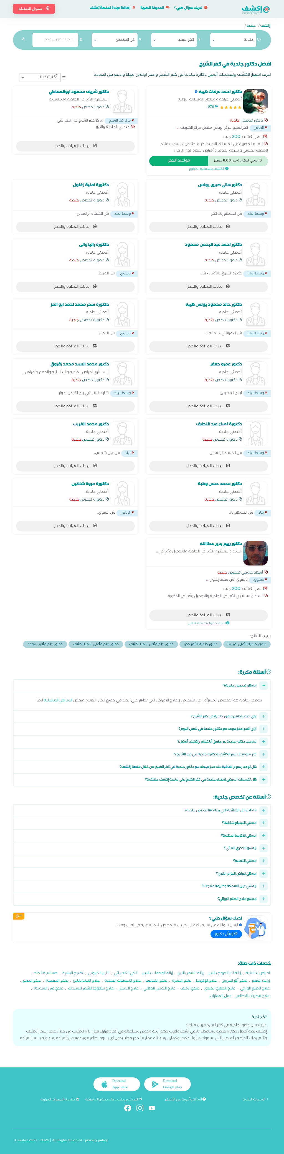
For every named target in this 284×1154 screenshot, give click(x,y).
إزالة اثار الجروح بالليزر (224, 974)
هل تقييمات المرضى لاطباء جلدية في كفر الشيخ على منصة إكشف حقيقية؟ (201, 780)
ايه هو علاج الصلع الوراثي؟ (237, 899)
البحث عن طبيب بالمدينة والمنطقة (112, 1099)
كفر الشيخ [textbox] (186, 40)
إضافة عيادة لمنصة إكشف (110, 8)
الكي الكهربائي (126, 974)
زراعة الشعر (261, 981)
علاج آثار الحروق (234, 981)
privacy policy (96, 1141)
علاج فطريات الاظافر (253, 996)
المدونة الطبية (152, 8)
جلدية (251, 26)
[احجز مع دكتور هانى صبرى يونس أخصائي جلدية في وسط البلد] (255, 194)
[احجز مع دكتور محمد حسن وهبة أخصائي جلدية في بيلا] (255, 493)
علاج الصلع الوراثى (255, 989)
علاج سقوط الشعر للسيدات (91, 989)
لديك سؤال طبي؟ (188, 8)
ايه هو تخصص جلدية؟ (240, 686)
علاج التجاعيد (156, 981)
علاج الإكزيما (206, 981)
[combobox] (233, 40)
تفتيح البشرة (72, 974)
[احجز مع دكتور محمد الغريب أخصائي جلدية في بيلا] (122, 433)
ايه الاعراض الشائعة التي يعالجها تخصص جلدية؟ (221, 811)
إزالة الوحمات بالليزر (157, 974)
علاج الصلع (32, 981)
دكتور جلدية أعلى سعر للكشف (96, 645)
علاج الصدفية (57, 981)
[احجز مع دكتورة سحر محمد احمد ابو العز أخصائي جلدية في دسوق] (122, 314)
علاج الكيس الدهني (159, 989)
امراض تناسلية (258, 974)
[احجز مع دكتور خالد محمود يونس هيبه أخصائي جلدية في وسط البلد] (255, 314)
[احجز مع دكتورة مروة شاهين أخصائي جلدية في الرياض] (122, 493)
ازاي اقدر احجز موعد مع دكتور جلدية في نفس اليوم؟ (218, 729)
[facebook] (130, 1109)
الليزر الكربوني (98, 974)
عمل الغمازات (221, 996)
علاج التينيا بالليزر (86, 981)
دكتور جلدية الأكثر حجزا (200, 645)
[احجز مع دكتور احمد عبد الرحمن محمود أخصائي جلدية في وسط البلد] (255, 254)
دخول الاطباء (31, 9)
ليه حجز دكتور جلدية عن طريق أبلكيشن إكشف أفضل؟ (217, 742)
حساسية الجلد (46, 974)
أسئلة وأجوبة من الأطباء (183, 1099)
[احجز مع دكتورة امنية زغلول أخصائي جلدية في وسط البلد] (122, 194)
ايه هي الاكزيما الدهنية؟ (239, 836)
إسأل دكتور (224, 934)
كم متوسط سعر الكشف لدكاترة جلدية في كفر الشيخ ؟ (215, 755)
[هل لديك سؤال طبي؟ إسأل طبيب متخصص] (255, 928)
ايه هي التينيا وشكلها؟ (239, 823)
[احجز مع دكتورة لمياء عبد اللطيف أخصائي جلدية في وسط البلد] (255, 433)
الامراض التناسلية (58, 701)
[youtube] (154, 1109)
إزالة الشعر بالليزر (191, 974)
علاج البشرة (181, 981)
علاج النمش (128, 989)
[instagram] (142, 1109)
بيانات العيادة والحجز (72, 146)
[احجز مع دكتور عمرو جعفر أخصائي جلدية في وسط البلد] (255, 374)
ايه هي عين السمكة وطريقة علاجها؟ (229, 886)
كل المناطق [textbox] (125, 40)
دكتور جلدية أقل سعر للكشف (151, 645)
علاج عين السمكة (48, 989)
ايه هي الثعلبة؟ (245, 861)
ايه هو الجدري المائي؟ (240, 848)
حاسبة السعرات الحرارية (58, 1099)
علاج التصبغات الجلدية (123, 981)
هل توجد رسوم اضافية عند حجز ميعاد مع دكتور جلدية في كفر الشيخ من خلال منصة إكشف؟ (188, 767)
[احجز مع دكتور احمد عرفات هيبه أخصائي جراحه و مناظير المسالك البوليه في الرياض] (255, 101)
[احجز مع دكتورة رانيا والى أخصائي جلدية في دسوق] (122, 254)
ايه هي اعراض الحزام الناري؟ (236, 874)
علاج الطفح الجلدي (219, 989)
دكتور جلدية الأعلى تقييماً (247, 645)
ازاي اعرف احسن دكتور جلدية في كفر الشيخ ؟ (224, 717)
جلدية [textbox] (248, 40)
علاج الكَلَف (189, 989)
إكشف (265, 26)
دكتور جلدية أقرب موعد (45, 645)
